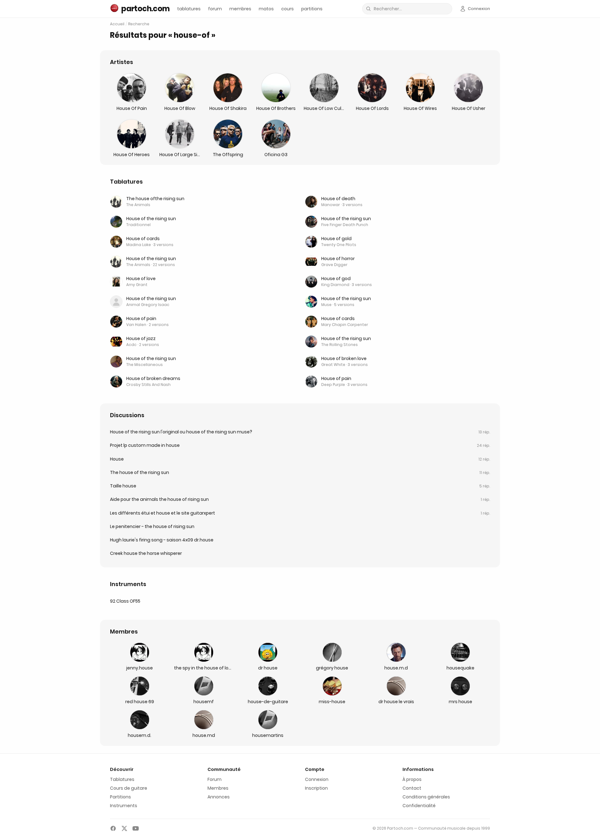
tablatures (189, 9)
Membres (218, 788)
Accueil (117, 24)
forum (215, 9)
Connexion (316, 779)
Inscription (316, 788)
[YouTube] (135, 828)
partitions (311, 9)
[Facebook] (113, 828)
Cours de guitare (128, 788)
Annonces (219, 797)
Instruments (123, 805)
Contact (411, 788)
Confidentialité (419, 805)
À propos (412, 779)
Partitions (120, 797)
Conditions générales (426, 797)
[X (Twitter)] (124, 828)
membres (240, 9)
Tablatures (122, 779)
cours (287, 9)
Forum (215, 779)
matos (266, 9)
